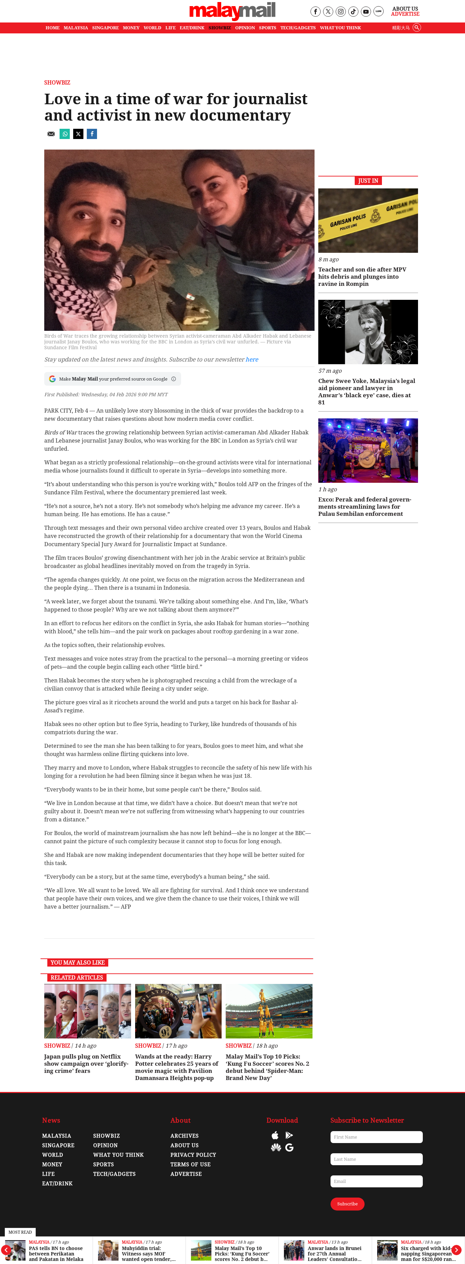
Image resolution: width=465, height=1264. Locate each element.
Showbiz (225, 1242)
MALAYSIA (76, 27)
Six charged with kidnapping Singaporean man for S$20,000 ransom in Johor (427, 1254)
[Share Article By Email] (51, 137)
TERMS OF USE (191, 1164)
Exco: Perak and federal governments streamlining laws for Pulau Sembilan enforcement (364, 506)
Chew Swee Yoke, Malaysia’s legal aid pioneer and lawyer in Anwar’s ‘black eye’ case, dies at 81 (366, 391)
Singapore (58, 1145)
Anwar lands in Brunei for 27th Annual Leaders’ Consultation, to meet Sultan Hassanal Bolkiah (335, 1254)
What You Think (340, 27)
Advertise (405, 14)
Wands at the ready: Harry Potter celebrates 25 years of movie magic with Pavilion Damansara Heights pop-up (176, 1067)
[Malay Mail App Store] (275, 1140)
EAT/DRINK (192, 27)
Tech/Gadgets (114, 1174)
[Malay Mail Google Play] (289, 1140)
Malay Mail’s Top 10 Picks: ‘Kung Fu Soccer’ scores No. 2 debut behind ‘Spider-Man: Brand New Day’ (242, 1254)
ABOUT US (185, 1145)
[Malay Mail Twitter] (328, 12)
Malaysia (39, 1242)
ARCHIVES (185, 1136)
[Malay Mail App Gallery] (276, 1152)
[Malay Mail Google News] (289, 1152)
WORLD (152, 27)
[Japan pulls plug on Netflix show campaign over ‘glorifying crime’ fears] (87, 1011)
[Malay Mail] (232, 19)
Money (52, 1164)
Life (48, 1174)
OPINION (245, 27)
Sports (103, 1164)
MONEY (131, 27)
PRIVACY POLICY (193, 1155)
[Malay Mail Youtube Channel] (366, 12)
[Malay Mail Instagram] (340, 12)
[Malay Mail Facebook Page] (315, 12)
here (251, 359)
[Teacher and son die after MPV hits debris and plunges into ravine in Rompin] (368, 220)
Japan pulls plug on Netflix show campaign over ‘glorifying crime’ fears (86, 1063)
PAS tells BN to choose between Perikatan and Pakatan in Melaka (56, 1254)
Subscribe (347, 1203)
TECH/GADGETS (298, 27)
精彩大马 (401, 27)
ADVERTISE (186, 1174)
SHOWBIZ (220, 27)
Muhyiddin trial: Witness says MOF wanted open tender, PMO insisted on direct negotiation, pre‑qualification (149, 1254)
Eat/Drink (57, 1184)
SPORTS (267, 27)
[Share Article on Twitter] (78, 137)
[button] (173, 379)
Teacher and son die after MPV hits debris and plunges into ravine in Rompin (362, 276)
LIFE (170, 27)
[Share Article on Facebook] (92, 137)
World (52, 1155)
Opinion (105, 1145)
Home (53, 27)
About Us (405, 9)
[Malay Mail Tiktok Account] (353, 12)
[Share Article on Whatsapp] (65, 137)
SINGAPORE (105, 27)
